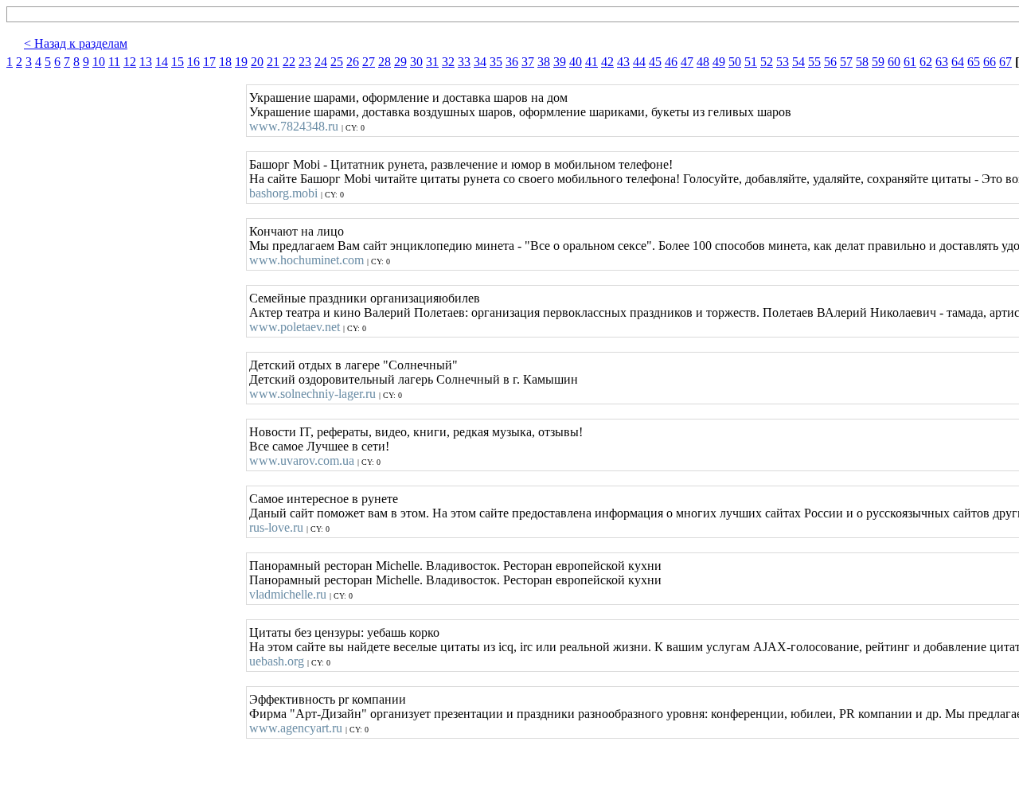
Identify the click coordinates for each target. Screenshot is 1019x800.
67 (1005, 61)
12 (129, 61)
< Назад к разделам (75, 43)
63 (941, 61)
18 (225, 61)
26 (352, 61)
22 (289, 61)
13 (145, 61)
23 (305, 61)
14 (161, 61)
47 (687, 61)
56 (830, 61)
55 (814, 61)
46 (671, 61)
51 (750, 61)
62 (925, 61)
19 (241, 61)
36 (512, 61)
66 (989, 61)
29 (400, 61)
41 (591, 61)
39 (559, 61)
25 (336, 61)
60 (894, 61)
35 (496, 61)
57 (846, 61)
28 (384, 61)
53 (782, 61)
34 (480, 61)
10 (98, 61)
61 (910, 61)
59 (878, 61)
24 (320, 61)
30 (416, 61)
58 (862, 61)
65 (973, 61)
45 (655, 61)
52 (766, 61)
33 (464, 61)
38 (543, 61)
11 (114, 61)
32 (448, 61)
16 (193, 61)
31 (432, 61)
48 (703, 61)
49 (719, 61)
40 (575, 61)
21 (273, 61)
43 (623, 61)
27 (368, 61)
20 (257, 61)
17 (209, 61)
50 (734, 61)
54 (798, 61)
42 (607, 61)
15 (177, 61)
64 (957, 61)
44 (639, 61)
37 (527, 61)
